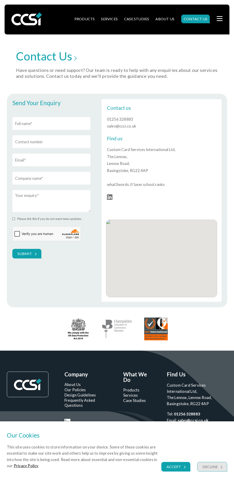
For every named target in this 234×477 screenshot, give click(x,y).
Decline (210, 466)
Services (109, 19)
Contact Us (195, 19)
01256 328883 (120, 119)
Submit (25, 253)
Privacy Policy (26, 465)
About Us (164, 19)
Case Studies (136, 19)
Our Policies (75, 389)
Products (84, 19)
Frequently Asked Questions (79, 403)
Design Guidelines (80, 395)
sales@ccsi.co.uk (121, 126)
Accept (174, 466)
